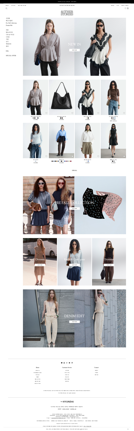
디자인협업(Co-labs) (38, 372)
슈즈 (7, 41)
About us (37, 370)
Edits (7, 51)
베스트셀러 (9, 21)
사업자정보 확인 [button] (65, 415)
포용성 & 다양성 (38, 383)
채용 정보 (96, 374)
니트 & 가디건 (10, 35)
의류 (7, 30)
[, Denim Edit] (74, 318)
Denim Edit (9, 25)
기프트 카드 (67, 374)
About (37, 367)
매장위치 (7, 5)
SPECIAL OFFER (11, 55)
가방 (7, 39)
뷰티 (7, 46)
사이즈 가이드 (67, 372)
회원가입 (112, 5)
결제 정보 (67, 381)
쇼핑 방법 (67, 370)
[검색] (6, 8)
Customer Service (67, 367)
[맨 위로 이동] (127, 425)
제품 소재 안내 (37, 379)
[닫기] (128, 1)
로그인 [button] (118, 5)
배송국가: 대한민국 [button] (124, 5)
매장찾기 (96, 370)
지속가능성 (37, 374)
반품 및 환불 (67, 379)
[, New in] (74, 47)
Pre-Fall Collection (11, 23)
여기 (80, 429)
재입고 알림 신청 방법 (22, 5)
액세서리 (8, 44)
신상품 (8, 18)
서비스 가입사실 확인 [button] (87, 426)
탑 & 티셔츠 (9, 32)
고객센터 (96, 372)
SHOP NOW (74, 50)
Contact (96, 367)
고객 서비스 (13, 5)
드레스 (8, 37)
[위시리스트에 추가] (46, 113)
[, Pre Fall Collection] (74, 205)
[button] (35, 97)
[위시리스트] (125, 8)
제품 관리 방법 (37, 381)
